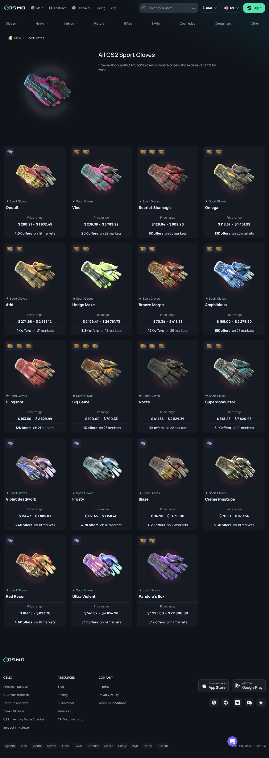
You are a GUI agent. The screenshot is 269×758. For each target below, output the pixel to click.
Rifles (65, 746)
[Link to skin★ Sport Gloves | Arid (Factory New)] (35, 289)
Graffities (93, 746)
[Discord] (249, 702)
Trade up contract (16, 703)
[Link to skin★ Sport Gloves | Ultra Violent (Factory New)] (101, 581)
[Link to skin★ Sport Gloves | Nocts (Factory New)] (167, 386)
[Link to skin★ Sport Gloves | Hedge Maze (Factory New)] (101, 289)
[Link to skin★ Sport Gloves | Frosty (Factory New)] (101, 484)
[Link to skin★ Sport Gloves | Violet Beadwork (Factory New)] (35, 484)
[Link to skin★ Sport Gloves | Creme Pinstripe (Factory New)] (234, 484)
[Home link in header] (14, 7)
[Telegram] (225, 702)
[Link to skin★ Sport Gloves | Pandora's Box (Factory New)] (167, 581)
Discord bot (66, 703)
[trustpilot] (261, 702)
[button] (13, 23)
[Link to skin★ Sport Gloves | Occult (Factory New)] (35, 192)
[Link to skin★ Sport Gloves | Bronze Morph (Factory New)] (167, 289)
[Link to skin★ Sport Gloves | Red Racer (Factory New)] (35, 581)
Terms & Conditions (113, 703)
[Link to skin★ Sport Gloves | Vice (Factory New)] (101, 192)
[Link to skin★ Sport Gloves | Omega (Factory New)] (234, 192)
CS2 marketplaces (16, 695)
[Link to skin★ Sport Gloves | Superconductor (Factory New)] (234, 386)
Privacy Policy (109, 695)
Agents (10, 746)
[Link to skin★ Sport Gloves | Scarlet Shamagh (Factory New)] (167, 192)
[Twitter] (214, 702)
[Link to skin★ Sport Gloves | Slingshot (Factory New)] (35, 386)
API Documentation (71, 719)
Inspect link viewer (16, 727)
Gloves (108, 746)
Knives (51, 746)
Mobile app (65, 711)
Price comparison (15, 686)
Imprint (104, 686)
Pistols (147, 746)
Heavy (122, 746)
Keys (135, 746)
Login (257, 8)
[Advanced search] (193, 7)
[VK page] (237, 702)
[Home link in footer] (134, 659)
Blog (61, 686)
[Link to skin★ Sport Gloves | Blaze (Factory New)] (167, 484)
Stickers (162, 746)
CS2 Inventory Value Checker (23, 719)
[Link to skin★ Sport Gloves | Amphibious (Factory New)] (234, 289)
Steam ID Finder (14, 711)
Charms (37, 746)
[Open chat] (232, 741)
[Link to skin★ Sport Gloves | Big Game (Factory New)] (101, 386)
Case (23, 746)
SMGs (78, 746)
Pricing (63, 695)
